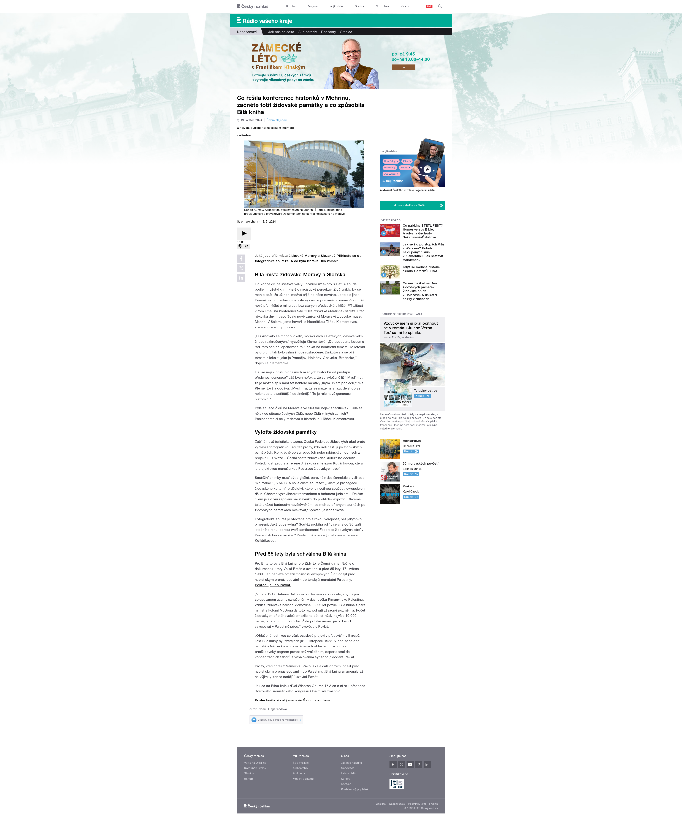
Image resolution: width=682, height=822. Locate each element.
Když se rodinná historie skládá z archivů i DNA (421, 269)
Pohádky (388, 167)
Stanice (359, 6)
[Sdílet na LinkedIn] (241, 278)
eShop (248, 778)
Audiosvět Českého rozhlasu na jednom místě (407, 190)
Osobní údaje (397, 803)
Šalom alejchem (277, 120)
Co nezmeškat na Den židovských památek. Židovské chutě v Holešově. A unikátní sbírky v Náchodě (420, 291)
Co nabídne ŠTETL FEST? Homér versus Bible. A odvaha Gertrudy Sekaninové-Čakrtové (423, 231)
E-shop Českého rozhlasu (401, 314)
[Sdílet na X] (241, 268)
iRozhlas (291, 6)
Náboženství (247, 32)
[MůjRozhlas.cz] (244, 135)
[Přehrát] (244, 234)
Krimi (405, 161)
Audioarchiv (307, 32)
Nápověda (347, 768)
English (433, 803)
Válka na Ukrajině (255, 762)
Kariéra (345, 778)
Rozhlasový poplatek (354, 789)
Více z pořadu (392, 220)
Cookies (381, 803)
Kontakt (346, 784)
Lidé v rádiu (348, 773)
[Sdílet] (246, 246)
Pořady (404, 167)
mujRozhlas (336, 6)
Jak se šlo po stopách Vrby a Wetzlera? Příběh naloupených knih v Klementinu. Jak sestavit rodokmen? (424, 252)
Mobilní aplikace (303, 778)
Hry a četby (389, 161)
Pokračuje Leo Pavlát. (273, 585)
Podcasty (328, 32)
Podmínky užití (417, 803)
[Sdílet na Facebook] (241, 259)
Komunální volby (255, 768)
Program (312, 6)
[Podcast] (240, 246)
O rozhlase (382, 6)
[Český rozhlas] (252, 6)
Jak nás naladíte (281, 32)
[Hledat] (440, 6)
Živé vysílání (390, 174)
